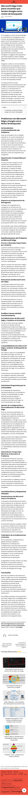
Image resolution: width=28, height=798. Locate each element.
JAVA (3, 784)
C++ (6, 780)
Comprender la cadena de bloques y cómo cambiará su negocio (20, 645)
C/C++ (10, 780)
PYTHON (18, 787)
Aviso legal (9, 773)
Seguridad (5, 792)
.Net (2, 780)
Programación (7, 774)
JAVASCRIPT (9, 783)
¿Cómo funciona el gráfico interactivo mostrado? (7, 645)
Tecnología (20, 774)
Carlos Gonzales (8, 16)
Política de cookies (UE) (6, 771)
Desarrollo (14, 774)
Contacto (15, 773)
